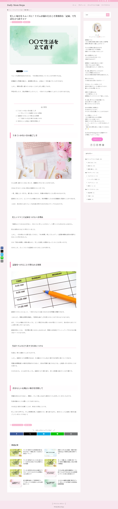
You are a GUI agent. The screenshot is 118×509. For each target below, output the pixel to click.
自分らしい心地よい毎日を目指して (29, 121)
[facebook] (98, 1)
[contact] (107, 1)
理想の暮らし (27, 22)
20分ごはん (92, 162)
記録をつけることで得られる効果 (28, 116)
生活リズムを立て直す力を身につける (31, 118)
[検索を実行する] (107, 14)
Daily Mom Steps (16, 5)
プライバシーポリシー (59, 503)
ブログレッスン (92, 172)
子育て (91, 196)
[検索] (110, 1)
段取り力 (91, 166)
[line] (105, 1)
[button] (16, 433)
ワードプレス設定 (94, 179)
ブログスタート (93, 176)
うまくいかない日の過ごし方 (27, 111)
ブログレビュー (93, 182)
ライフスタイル (92, 189)
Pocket (25, 71)
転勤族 (90, 199)
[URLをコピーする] (71, 433)
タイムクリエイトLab (17, 22)
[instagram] (103, 1)
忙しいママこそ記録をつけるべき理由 (31, 113)
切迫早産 (91, 193)
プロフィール (97, 139)
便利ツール (91, 186)
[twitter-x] (101, 1)
